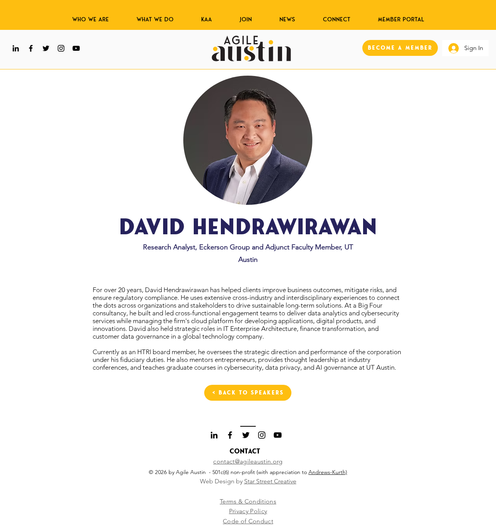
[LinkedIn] (15, 48)
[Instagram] (61, 48)
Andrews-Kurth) (327, 472)
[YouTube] (76, 48)
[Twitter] (45, 48)
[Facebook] (30, 48)
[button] (206, 15)
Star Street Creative (270, 481)
